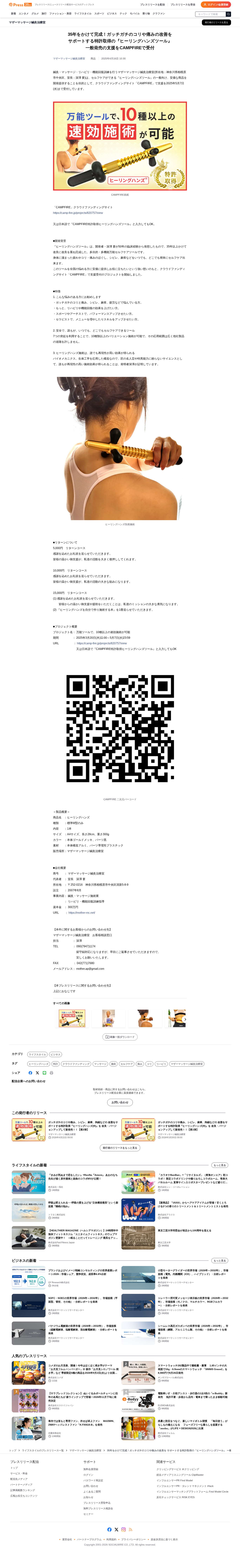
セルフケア (127, 1064)
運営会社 (67, 1539)
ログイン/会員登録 (218, 4)
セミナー (88, 1514)
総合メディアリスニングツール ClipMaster (180, 1474)
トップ (12, 1450)
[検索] (228, 14)
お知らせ (88, 1497)
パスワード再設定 (93, 1480)
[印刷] (51, 1073)
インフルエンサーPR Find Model (175, 1480)
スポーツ (99, 13)
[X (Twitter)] (37, 1073)
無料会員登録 (90, 1469)
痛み (139, 1064)
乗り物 (146, 13)
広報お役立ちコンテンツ (23, 1495)
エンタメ (24, 13)
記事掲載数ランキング (22, 1490)
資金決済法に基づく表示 (164, 1539)
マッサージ (100, 1064)
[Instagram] (123, 1529)
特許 (55, 1064)
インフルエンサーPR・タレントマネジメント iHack (185, 1486)
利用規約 (111, 1539)
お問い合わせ (120, 1102)
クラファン (159, 13)
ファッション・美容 (60, 13)
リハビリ (161, 1064)
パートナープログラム (89, 1539)
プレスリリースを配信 (152, 4)
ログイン (88, 1474)
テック (123, 13)
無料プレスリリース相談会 (98, 1508)
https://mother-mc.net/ (82, 912)
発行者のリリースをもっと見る (120, 1147)
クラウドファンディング (76, 1064)
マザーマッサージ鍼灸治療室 (69, 58)
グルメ (35, 13)
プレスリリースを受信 (183, 4)
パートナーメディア (21, 1484)
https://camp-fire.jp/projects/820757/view (78, 212)
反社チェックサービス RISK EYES (175, 1497)
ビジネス (112, 13)
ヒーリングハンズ (38, 1064)
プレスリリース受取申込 (97, 1502)
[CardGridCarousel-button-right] (185, 1019)
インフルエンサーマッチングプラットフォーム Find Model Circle (192, 1491)
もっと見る (220, 1165)
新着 (13, 13)
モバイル (135, 13)
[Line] (44, 1073)
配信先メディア (19, 1479)
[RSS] (130, 1529)
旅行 (44, 13)
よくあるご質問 (92, 1491)
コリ (149, 1064)
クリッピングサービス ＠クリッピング (178, 1469)
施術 (113, 1064)
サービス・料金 (19, 1473)
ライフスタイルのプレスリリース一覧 (43, 1450)
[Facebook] (30, 1073)
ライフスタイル (83, 13)
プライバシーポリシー (133, 1539)
